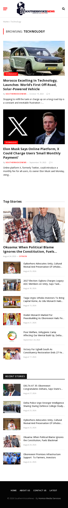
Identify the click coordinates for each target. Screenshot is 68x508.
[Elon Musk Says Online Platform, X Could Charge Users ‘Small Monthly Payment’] (34, 126)
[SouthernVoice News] (35, 8)
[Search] (63, 8)
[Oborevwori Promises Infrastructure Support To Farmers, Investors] (12, 458)
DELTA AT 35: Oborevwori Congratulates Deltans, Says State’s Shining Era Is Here (42, 389)
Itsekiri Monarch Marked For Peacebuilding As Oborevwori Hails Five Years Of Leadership (43, 318)
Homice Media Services (50, 498)
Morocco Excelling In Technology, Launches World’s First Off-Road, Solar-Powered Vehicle (30, 84)
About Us (25, 490)
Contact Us (39, 490)
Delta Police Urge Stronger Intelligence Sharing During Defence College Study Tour (43, 406)
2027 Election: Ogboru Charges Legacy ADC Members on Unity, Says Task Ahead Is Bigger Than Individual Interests (43, 285)
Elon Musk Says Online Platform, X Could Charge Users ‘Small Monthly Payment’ (31, 153)
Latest (53, 490)
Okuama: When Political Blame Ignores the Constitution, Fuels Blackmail (28, 251)
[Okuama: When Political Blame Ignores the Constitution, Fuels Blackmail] (34, 225)
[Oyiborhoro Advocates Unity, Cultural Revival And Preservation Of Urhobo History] (12, 268)
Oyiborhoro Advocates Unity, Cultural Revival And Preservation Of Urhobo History (42, 266)
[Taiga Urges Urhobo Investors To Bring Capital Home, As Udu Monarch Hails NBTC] (12, 302)
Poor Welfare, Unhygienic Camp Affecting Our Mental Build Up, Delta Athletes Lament (42, 335)
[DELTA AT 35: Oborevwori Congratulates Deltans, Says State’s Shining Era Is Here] (12, 390)
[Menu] (5, 8)
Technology (11, 74)
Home (6, 21)
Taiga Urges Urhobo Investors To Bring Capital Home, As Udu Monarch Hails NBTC (43, 301)
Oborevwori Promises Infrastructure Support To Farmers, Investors (42, 456)
